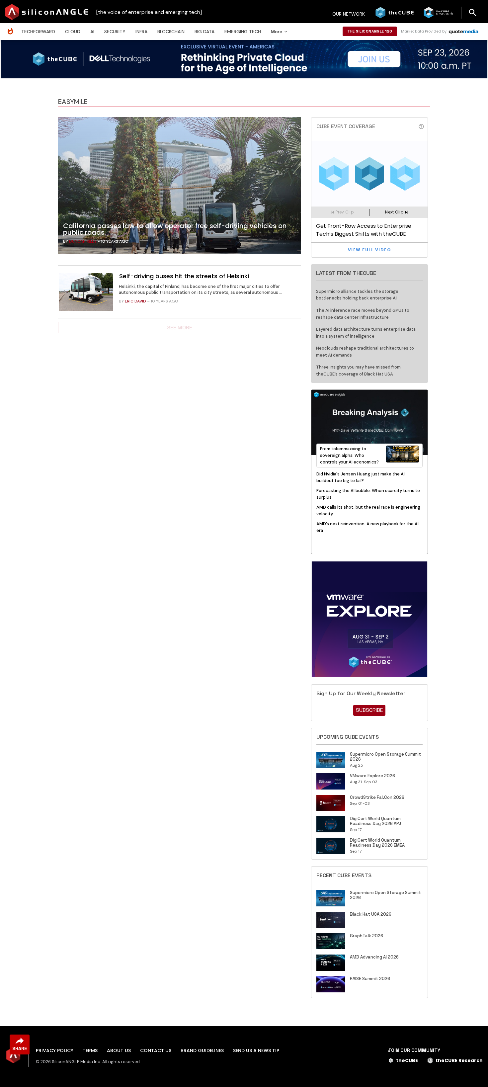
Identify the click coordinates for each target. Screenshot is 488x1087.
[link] (179, 187)
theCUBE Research (459, 1060)
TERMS (90, 1050)
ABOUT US (119, 1050)
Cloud (72, 32)
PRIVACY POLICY (54, 1050)
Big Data (204, 32)
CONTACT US (155, 1050)
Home (12, 27)
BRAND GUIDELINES (202, 1050)
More (276, 32)
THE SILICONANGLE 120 (369, 31)
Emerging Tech (242, 32)
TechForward (38, 32)
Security (114, 32)
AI (92, 32)
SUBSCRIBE (369, 710)
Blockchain (171, 32)
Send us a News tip (256, 1050)
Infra (141, 32)
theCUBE (407, 1060)
